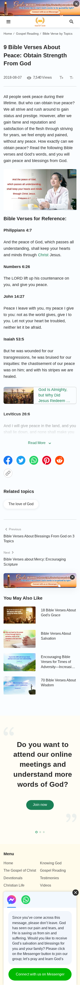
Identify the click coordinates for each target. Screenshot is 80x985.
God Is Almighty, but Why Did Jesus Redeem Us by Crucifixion (54, 395)
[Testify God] (40, 22)
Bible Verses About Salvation (56, 636)
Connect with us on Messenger (40, 974)
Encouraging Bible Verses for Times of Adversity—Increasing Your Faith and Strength (58, 662)
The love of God (21, 504)
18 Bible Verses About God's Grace (58, 612)
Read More (37, 443)
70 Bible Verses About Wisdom (58, 682)
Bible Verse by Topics (57, 33)
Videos (45, 885)
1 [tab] (36, 832)
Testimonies (49, 878)
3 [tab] (44, 832)
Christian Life (14, 885)
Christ (43, 255)
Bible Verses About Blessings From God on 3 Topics (39, 538)
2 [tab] (40, 832)
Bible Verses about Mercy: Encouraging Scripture (35, 561)
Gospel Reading (27, 33)
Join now (40, 805)
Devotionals (13, 878)
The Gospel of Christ (20, 870)
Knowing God (51, 863)
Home (8, 33)
